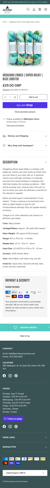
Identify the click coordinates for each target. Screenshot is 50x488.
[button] (40, 9)
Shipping (6, 90)
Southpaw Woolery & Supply (17, 481)
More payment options (25, 111)
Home (5, 22)
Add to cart (33, 97)
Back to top (25, 336)
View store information (15, 125)
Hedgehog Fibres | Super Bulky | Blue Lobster (24, 22)
